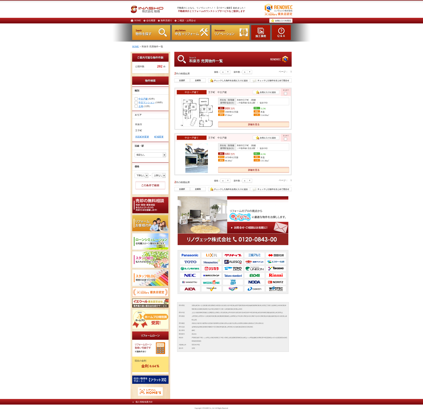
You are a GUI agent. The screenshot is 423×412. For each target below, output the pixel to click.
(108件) (150, 102)
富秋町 (238, 337)
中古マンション (146, 102)
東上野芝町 (228, 327)
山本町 (239, 309)
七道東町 (274, 305)
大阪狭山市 (182, 345)
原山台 (237, 323)
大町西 (217, 305)
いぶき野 (206, 337)
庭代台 (232, 323)
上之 (193, 312)
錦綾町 (251, 305)
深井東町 (263, 312)
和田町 (198, 341)
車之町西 (263, 305)
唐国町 (233, 337)
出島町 (216, 309)
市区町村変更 (142, 136)
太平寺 (238, 316)
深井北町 (235, 312)
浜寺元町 (279, 316)
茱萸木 (194, 345)
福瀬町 (254, 337)
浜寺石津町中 (251, 316)
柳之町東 (234, 309)
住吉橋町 (199, 309)
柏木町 (246, 305)
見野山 (280, 312)
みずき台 (274, 337)
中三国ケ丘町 (223, 309)
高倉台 (222, 323)
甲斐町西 (240, 305)
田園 (204, 312)
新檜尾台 (217, 323)
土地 (140, 106)
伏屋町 (259, 337)
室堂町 (280, 337)
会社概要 (150, 20)
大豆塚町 (236, 327)
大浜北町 (223, 305)
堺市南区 (182, 323)
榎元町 (208, 305)
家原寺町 (212, 316)
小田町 (225, 337)
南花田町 (242, 327)
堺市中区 (182, 312)
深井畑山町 (256, 312)
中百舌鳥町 (216, 327)
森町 (193, 330)
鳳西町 (222, 316)
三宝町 (268, 305)
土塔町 (216, 312)
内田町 (216, 337)
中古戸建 (143, 98)
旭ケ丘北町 (201, 305)
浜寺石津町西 (260, 316)
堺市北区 (182, 327)
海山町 (235, 305)
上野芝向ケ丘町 (203, 316)
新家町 (200, 312)
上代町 (211, 337)
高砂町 (205, 309)
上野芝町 (195, 316)
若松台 (261, 323)
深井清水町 (242, 312)
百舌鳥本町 (249, 327)
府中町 (264, 337)
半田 (197, 345)
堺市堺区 (182, 305)
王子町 (221, 337)
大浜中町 (229, 305)
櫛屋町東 (256, 305)
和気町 (194, 341)
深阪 (268, 312)
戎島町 (213, 305)
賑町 (229, 309)
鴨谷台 (207, 323)
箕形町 (269, 337)
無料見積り (166, 20)
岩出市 (181, 348)
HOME (137, 20)
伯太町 (243, 337)
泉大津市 (182, 330)
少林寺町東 (280, 305)
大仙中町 (210, 309)
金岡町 (194, 327)
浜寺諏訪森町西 (271, 316)
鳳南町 (227, 316)
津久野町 (244, 316)
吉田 (193, 348)
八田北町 (222, 312)
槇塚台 (246, 323)
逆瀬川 (211, 323)
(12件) (144, 106)
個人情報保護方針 (144, 402)
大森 (202, 323)
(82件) (146, 98)
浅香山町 (195, 305)
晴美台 (242, 323)
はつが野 (249, 337)
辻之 (207, 312)
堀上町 (275, 312)
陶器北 (212, 312)
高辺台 (194, 334)
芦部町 (194, 337)
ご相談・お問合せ (186, 20)
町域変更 (159, 136)
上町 (229, 337)
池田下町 (199, 337)
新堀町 (205, 327)
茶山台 (227, 323)
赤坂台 (194, 323)
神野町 (233, 316)
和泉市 (181, 337)
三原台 (256, 323)
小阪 (196, 312)
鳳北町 (217, 316)
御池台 (251, 323)
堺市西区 (182, 316)
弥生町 (284, 337)
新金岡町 (199, 327)
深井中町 (249, 312)
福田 (271, 312)
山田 (194, 320)
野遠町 (222, 327)
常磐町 (210, 327)
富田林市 (182, 334)
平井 (230, 312)
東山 (227, 312)
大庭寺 (198, 323)
